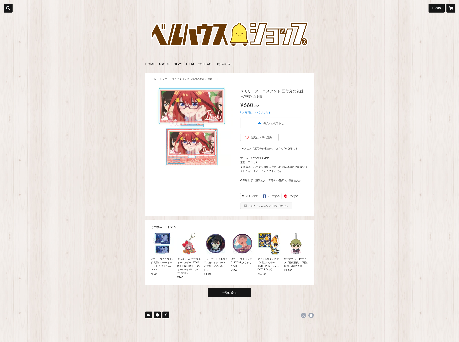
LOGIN (436, 8)
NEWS (178, 64)
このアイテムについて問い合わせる (268, 205)
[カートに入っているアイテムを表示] (450, 8)
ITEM (190, 64)
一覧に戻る (229, 292)
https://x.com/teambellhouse (303, 315)
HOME (150, 64)
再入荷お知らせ (273, 123)
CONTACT (205, 64)
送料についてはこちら (258, 112)
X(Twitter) (224, 64)
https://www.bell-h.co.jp (311, 315)
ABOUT (164, 64)
